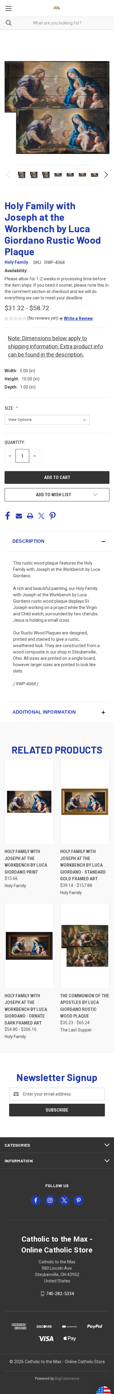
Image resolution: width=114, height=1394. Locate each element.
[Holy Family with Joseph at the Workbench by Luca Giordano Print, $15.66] (29, 802)
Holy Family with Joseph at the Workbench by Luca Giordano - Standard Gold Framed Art (83, 865)
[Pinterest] (53, 516)
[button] (76, 318)
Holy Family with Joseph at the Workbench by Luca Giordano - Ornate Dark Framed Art (26, 1009)
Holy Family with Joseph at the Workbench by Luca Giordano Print (26, 862)
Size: (10, 408)
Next (105, 175)
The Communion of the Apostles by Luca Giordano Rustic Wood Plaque (84, 1006)
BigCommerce (67, 1378)
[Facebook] (8, 516)
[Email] (19, 516)
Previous (8, 175)
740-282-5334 (60, 1293)
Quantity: (15, 442)
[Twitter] (41, 516)
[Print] (30, 516)
